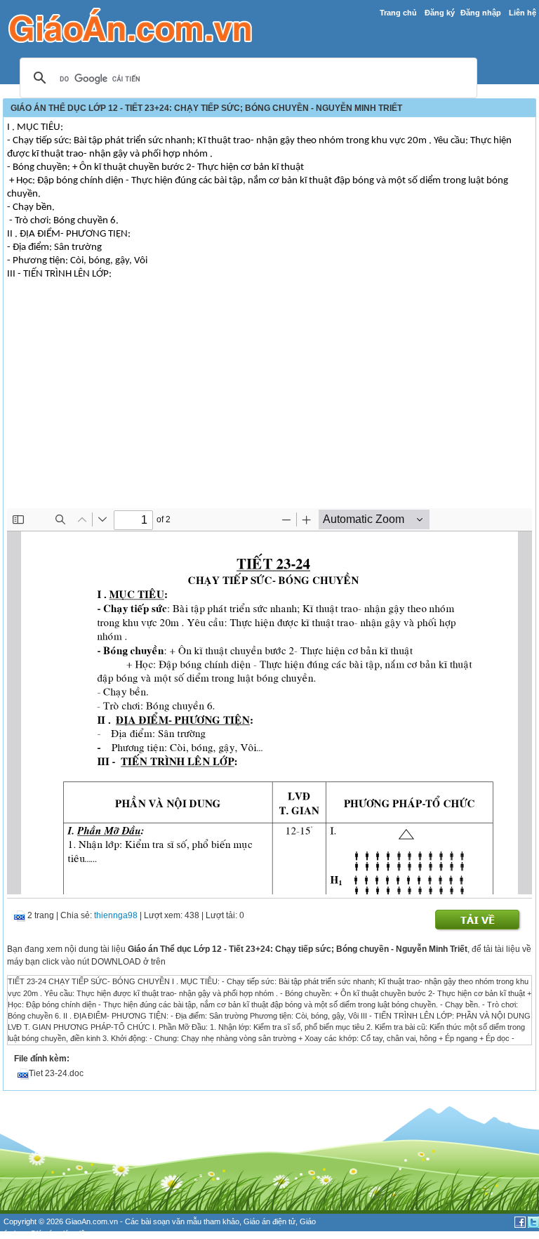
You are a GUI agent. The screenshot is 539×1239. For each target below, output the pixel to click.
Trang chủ (398, 12)
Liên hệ (522, 12)
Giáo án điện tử (269, 1221)
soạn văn (169, 1221)
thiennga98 (116, 915)
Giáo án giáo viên (59, 1233)
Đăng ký (440, 12)
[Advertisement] (269, 403)
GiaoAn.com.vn (91, 1221)
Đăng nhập (480, 12)
